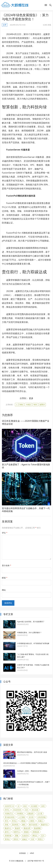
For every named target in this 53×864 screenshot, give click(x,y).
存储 (6, 824)
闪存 (32, 839)
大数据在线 (19, 861)
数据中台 (44, 824)
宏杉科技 (15, 824)
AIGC (25, 806)
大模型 (28, 404)
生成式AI (25, 835)
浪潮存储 (8, 835)
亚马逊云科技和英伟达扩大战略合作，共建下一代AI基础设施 (26, 510)
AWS (43, 806)
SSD (26, 810)
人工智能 (19, 404)
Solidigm (17, 810)
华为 (6, 821)
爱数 (16, 835)
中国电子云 (9, 813)
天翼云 (40, 821)
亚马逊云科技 (10, 817)
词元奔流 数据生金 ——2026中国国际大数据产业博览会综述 (25, 422)
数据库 (17, 828)
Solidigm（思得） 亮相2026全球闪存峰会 (32, 771)
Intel (7, 810)
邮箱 (4, 577)
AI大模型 (34, 806)
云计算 (39, 813)
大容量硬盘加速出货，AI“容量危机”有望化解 (33, 643)
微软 (23, 824)
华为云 (14, 821)
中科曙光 (20, 813)
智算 (35, 404)
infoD (32, 853)
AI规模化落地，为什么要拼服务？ (29, 632)
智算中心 (16, 832)
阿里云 (40, 839)
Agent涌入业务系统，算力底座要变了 (30, 621)
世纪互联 (35, 810)
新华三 (7, 832)
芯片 (42, 835)
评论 (4, 532)
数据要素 (37, 828)
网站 (4, 590)
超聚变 (42, 404)
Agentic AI (9, 806)
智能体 (26, 832)
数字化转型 (33, 824)
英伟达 (7, 839)
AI (18, 806)
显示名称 (6, 565)
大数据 (23, 821)
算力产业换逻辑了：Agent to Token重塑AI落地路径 (26, 466)
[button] (46, 5)
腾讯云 (34, 835)
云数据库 (30, 813)
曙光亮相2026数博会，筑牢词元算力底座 (32, 752)
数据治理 (27, 828)
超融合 (24, 839)
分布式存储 (41, 817)
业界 (4, 25)
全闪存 (31, 817)
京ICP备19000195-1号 (35, 861)
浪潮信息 (35, 832)
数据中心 (8, 828)
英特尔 (15, 839)
